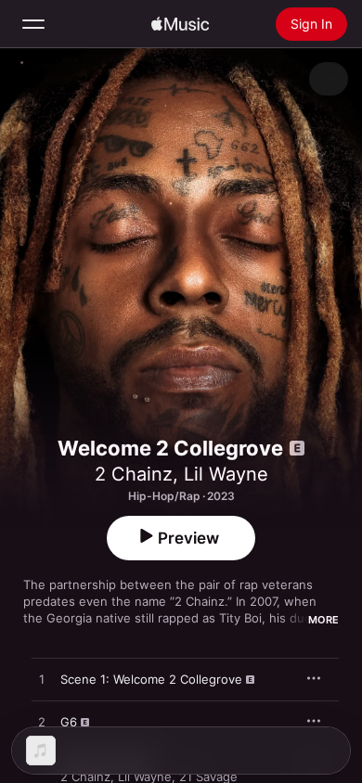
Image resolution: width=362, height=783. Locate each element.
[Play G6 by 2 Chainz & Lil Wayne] (41, 722)
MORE (323, 619)
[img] (180, 24)
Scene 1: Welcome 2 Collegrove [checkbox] (151, 679)
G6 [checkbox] (68, 721)
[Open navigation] (33, 24)
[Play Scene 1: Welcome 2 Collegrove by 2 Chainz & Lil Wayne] (41, 680)
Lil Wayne (226, 474)
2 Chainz (134, 474)
